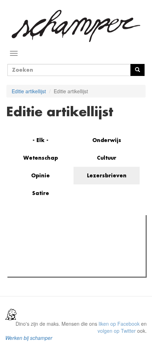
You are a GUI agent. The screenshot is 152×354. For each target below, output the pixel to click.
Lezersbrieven (107, 175)
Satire (40, 193)
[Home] (76, 26)
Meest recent (71, 236)
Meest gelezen (31, 236)
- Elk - (40, 140)
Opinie (40, 175)
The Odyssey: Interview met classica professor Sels (78, 250)
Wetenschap (40, 157)
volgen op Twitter (117, 330)
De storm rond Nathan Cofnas (54, 260)
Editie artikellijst (29, 91)
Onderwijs (106, 140)
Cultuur (106, 157)
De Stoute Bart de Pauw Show (54, 269)
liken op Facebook (119, 323)
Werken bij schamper (28, 337)
